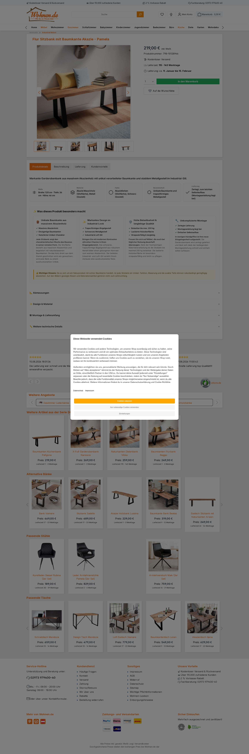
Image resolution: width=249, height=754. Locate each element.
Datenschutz (78, 391)
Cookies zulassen (124, 401)
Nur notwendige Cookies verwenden (124, 407)
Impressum (89, 391)
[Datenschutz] (73, 385)
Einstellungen (124, 414)
